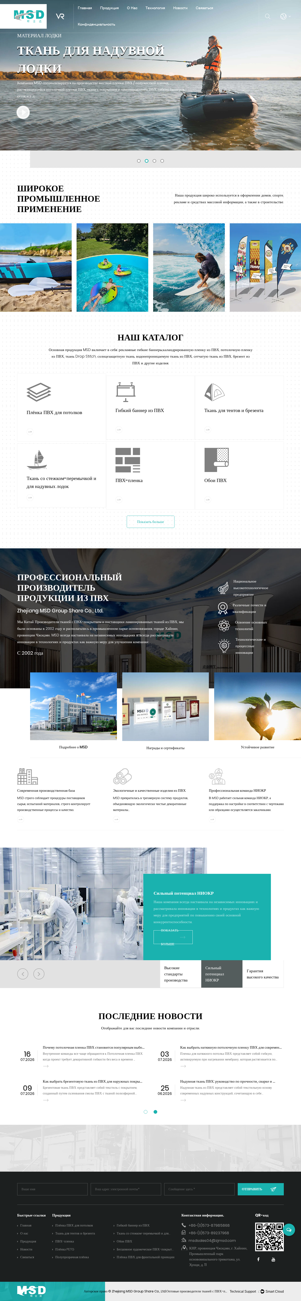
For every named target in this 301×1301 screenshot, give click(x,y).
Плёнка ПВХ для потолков (120, 15)
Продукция (109, 7)
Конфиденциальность (96, 24)
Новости (180, 7)
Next (293, 75)
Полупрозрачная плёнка (72, 1257)
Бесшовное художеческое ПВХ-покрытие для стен (146, 1249)
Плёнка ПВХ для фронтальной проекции (145, 1257)
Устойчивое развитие (257, 747)
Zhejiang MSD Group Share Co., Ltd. (139, 1291)
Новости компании (187, 15)
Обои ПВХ (215, 480)
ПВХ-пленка (129, 480)
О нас (132, 7)
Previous (8, 75)
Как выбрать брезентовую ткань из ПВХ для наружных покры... (92, 1081)
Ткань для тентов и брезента (137, 14)
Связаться (204, 7)
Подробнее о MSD (73, 747)
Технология (155, 7)
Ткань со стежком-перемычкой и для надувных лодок (143, 1234)
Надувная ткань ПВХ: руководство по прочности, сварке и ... (227, 1081)
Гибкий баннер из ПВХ (139, 410)
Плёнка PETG (64, 1249)
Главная (85, 7)
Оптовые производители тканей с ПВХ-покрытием (202, 1291)
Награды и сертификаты (165, 747)
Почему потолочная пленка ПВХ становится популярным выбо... (94, 1047)
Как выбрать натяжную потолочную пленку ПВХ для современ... (231, 1047)
